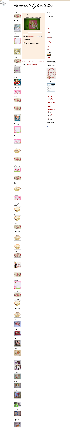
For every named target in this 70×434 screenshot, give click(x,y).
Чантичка (49, 46)
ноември (49, 36)
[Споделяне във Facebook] (40, 36)
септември (50, 38)
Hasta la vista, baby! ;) (50, 114)
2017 (48, 28)
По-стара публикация (40, 61)
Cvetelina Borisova (50, 57)
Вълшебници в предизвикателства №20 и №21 (51, 111)
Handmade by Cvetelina (33, 5)
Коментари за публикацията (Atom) (32, 64)
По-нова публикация (26, 61)
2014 (48, 32)
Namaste (49, 42)
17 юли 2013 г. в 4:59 (32, 42)
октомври (49, 37)
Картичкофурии (50, 95)
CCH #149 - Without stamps (52, 45)
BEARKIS (27, 42)
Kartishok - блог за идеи (51, 102)
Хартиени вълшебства (51, 109)
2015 (48, 31)
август (49, 40)
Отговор (27, 44)
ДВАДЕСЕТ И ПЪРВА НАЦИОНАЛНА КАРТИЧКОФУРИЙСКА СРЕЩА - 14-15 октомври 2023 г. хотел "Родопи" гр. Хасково (51, 98)
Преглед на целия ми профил (51, 58)
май (49, 49)
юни (49, 48)
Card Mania (49, 106)
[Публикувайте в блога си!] (38, 36)
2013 (48, 33)
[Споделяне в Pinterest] (41, 36)
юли (49, 41)
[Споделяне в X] (39, 36)
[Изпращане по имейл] (37, 36)
